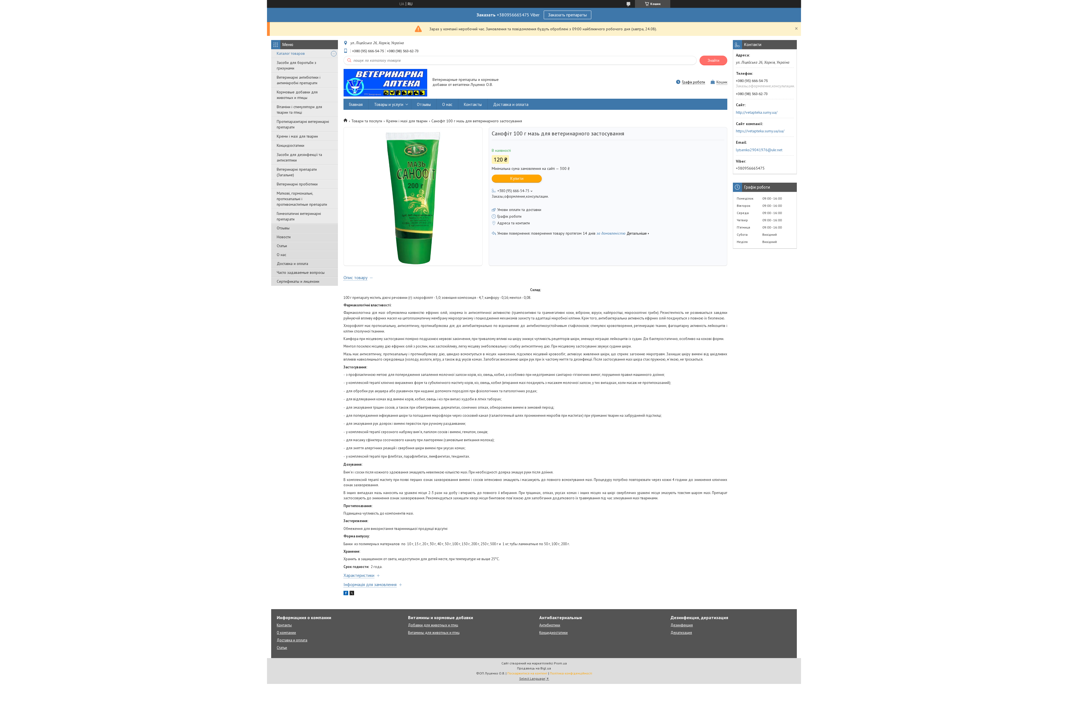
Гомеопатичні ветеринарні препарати (299, 216)
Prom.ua (560, 663)
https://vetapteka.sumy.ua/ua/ (760, 130)
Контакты (473, 104)
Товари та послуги (366, 120)
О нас (281, 254)
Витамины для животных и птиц (433, 632)
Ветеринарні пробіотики (297, 184)
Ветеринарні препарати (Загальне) (297, 172)
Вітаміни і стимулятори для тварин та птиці (299, 109)
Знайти (713, 60)
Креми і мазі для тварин (297, 136)
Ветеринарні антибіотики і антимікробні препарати (298, 80)
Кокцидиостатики (553, 632)
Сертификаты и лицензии (298, 281)
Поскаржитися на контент (527, 673)
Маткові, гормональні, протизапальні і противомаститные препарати (302, 199)
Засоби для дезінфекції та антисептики (299, 157)
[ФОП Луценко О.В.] (385, 82)
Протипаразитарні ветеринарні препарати (303, 124)
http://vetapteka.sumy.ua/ (756, 112)
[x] (352, 593)
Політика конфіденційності (571, 673)
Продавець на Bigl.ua (534, 668)
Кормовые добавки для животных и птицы (297, 95)
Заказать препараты (567, 15)
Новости (284, 236)
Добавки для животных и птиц (433, 625)
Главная (356, 104)
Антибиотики (549, 625)
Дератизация (681, 632)
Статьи (282, 245)
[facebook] (345, 593)
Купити (516, 178)
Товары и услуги (388, 104)
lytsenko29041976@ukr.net (759, 149)
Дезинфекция (682, 625)
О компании (286, 632)
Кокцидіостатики (290, 145)
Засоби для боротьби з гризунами (296, 65)
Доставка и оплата (292, 263)
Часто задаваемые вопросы (301, 272)
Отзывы (283, 227)
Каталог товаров (291, 53)
